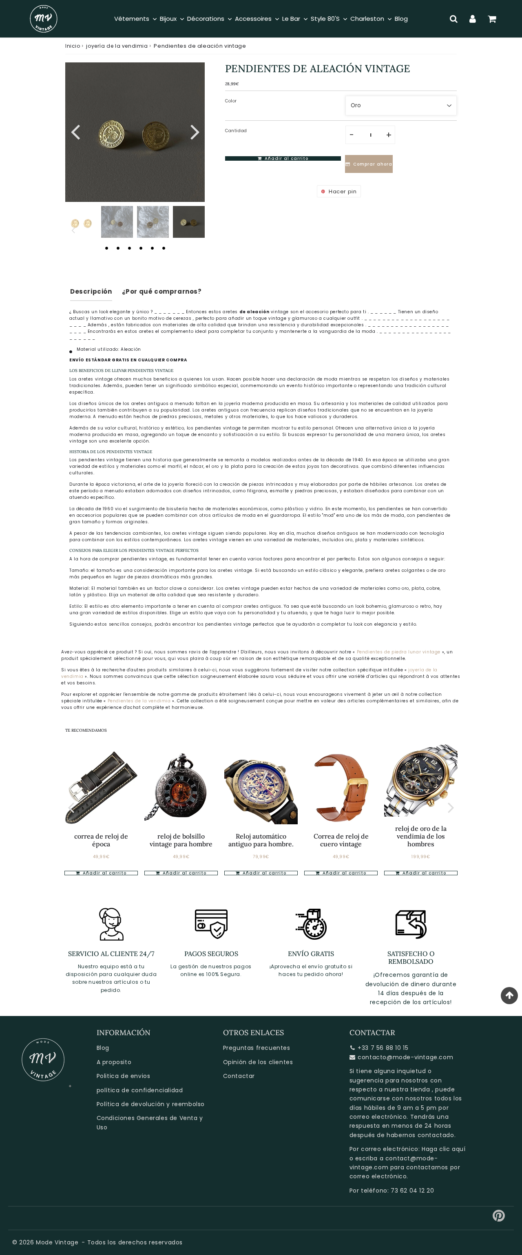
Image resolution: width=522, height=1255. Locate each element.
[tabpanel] (189, 222)
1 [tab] (106, 248)
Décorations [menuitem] (205, 18)
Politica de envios (123, 1076)
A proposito (114, 1062)
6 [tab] (163, 248)
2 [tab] (118, 248)
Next (195, 130)
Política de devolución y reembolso (151, 1104)
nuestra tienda (407, 1089)
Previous (75, 130)
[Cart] (492, 18)
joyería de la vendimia (117, 45)
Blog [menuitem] (401, 18)
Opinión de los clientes (258, 1062)
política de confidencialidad (140, 1090)
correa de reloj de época (101, 840)
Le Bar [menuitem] (291, 18)
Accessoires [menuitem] (253, 18)
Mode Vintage (57, 1242)
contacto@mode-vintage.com (405, 1057)
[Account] (473, 18)
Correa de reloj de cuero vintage (341, 840)
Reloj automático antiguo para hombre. (261, 840)
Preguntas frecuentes (256, 1048)
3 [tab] (129, 248)
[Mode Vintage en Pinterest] (499, 1219)
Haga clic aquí (443, 1149)
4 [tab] (141, 248)
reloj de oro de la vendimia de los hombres (421, 836)
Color (231, 101)
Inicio (72, 45)
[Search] (454, 18)
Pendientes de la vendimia (140, 701)
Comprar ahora (372, 164)
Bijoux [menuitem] (168, 18)
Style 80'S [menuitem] (325, 18)
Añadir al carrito (103, 873)
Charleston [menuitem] (367, 18)
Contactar (239, 1076)
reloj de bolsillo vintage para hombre (181, 840)
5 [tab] (152, 248)
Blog (103, 1048)
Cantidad (236, 131)
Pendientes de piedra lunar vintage (398, 652)
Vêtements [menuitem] (131, 18)
